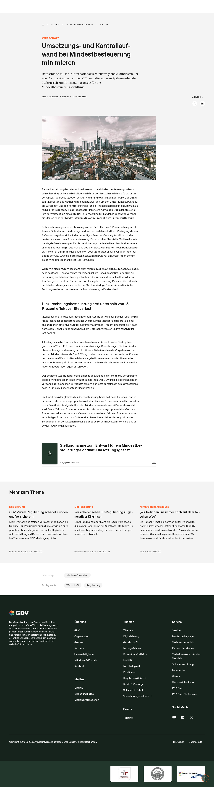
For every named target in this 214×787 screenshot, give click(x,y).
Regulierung (17, 506)
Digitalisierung (83, 506)
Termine (128, 717)
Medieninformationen (86, 699)
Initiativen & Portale (85, 660)
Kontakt (79, 666)
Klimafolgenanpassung (154, 506)
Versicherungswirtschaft (137, 696)
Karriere (79, 648)
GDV (77, 630)
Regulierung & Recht (134, 678)
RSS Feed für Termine (184, 694)
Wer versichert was (183, 682)
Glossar (176, 676)
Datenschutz (195, 741)
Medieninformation (77, 575)
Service (176, 630)
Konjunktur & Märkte (135, 654)
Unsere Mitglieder (84, 654)
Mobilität (128, 660)
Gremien (79, 642)
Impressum (178, 741)
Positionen (129, 672)
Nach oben (205, 778)
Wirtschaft (72, 585)
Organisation (81, 636)
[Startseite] (46, 24)
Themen (128, 630)
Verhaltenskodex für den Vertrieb (186, 656)
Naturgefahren (132, 648)
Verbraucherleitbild (183, 642)
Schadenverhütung (183, 664)
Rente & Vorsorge (133, 684)
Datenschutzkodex (183, 648)
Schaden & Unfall (133, 690)
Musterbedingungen (183, 636)
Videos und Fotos (84, 693)
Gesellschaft (130, 642)
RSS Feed (177, 688)
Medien (78, 687)
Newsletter (178, 670)
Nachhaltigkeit (131, 666)
